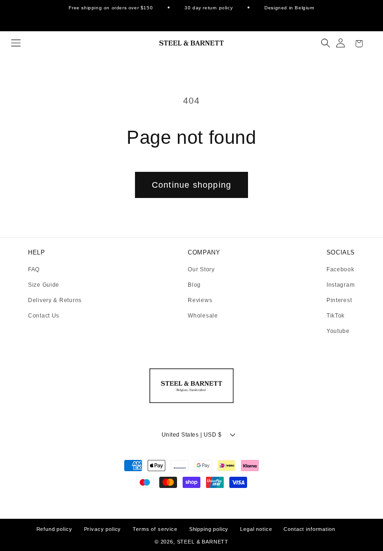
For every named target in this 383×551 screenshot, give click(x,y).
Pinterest (339, 300)
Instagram (340, 285)
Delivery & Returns (55, 300)
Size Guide (43, 285)
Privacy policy (102, 529)
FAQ (34, 270)
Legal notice (256, 529)
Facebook (340, 270)
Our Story (201, 270)
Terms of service (155, 529)
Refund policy (54, 529)
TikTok (335, 316)
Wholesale (203, 315)
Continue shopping (191, 185)
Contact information (309, 529)
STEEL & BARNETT (203, 541)
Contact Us (43, 315)
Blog (194, 285)
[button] (16, 43)
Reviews (200, 300)
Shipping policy (209, 529)
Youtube (338, 331)
